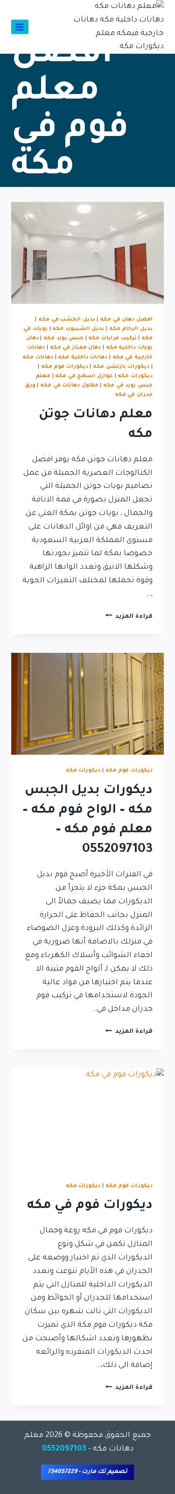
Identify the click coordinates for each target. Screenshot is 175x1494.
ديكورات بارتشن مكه (121, 367)
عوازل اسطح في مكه (84, 376)
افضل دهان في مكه (126, 319)
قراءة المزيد (129, 617)
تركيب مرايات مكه (112, 338)
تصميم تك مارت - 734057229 (87, 1472)
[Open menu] (19, 27)
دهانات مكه (37, 357)
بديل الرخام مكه (131, 329)
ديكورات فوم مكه (64, 367)
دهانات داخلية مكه (82, 357)
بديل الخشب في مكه (66, 319)
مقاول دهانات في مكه (69, 385)
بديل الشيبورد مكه (78, 329)
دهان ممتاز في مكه (75, 347)
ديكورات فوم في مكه (90, 1206)
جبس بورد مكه (63, 338)
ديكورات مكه (135, 376)
